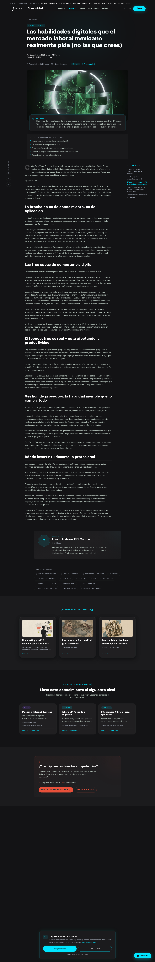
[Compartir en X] (8, 178)
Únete (139, 8)
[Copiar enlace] (8, 184)
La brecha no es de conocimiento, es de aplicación (134, 171)
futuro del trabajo (46, 579)
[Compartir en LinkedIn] (8, 172)
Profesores (93, 8)
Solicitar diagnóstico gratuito (54, 790)
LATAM (53, 583)
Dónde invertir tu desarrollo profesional (137, 196)
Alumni (105, 8)
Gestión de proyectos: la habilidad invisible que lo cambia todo (136, 189)
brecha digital (70, 588)
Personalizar (95, 949)
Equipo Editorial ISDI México (40, 55)
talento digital (88, 583)
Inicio (12, 3)
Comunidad (22, 3)
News (82, 8)
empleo (41, 583)
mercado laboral (70, 574)
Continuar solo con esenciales (77, 954)
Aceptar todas (60, 949)
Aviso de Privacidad (89, 942)
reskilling (82, 579)
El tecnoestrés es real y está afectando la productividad (137, 183)
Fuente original (89, 64)
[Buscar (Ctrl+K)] (125, 9)
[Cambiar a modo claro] (130, 9)
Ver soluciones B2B (85, 790)
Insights (33, 3)
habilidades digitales (47, 574)
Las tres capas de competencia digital (134, 178)
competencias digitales (103, 579)
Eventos (61, 8)
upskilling (66, 579)
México (115, 574)
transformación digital (95, 574)
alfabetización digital (47, 588)
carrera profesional (92, 588)
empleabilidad (69, 583)
